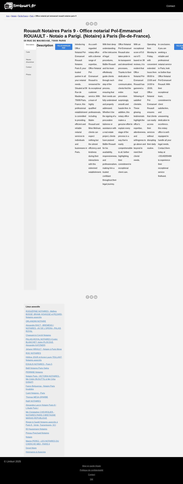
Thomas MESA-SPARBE (37, 397)
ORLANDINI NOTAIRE (36, 321)
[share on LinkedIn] (95, 25)
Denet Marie (31, 448)
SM (91, 479)
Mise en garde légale (91, 466)
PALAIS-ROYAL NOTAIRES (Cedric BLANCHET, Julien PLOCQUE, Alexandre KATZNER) (42, 342)
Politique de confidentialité (91, 470)
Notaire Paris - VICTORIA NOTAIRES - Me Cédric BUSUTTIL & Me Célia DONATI (43, 379)
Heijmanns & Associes (36, 452)
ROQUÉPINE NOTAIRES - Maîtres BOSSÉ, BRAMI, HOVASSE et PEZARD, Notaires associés (44, 314)
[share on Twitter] (91, 25)
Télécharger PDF (63, 47)
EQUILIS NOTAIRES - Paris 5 (39, 364)
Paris (32, 16)
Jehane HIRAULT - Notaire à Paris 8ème (44, 349)
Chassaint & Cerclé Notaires (38, 335)
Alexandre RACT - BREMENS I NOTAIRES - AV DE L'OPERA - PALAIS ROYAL (43, 328)
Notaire (13, 16)
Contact (170, 6)
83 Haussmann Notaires (36, 429)
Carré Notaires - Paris (35, 393)
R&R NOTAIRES (33, 401)
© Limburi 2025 (12, 461)
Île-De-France (23, 16)
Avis (7, 16)
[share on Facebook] (88, 25)
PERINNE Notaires (34, 372)
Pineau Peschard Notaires (37, 433)
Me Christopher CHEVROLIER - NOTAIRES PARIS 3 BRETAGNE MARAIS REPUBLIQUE (41, 415)
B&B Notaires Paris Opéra (37, 368)
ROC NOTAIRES (33, 353)
